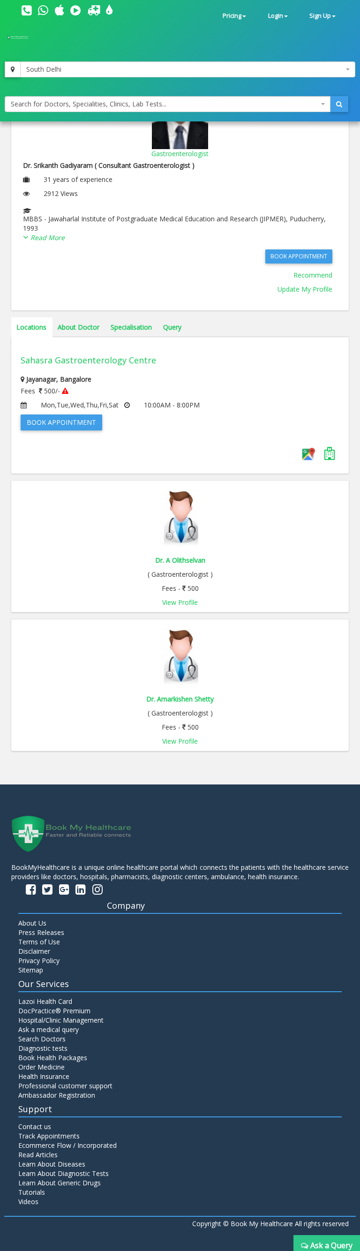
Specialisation (131, 327)
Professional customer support (65, 1085)
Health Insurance (43, 1076)
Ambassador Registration (56, 1095)
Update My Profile (305, 289)
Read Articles (38, 1154)
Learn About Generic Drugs (59, 1182)
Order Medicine (41, 1067)
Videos (28, 1201)
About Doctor (78, 327)
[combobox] (187, 69)
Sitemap (30, 969)
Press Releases (41, 932)
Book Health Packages (52, 1057)
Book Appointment (298, 256)
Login (275, 16)
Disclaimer (34, 951)
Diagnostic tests (43, 1048)
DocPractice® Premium (54, 1010)
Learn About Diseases (51, 1164)
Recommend (312, 275)
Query (172, 327)
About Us (32, 923)
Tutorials (31, 1192)
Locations (31, 327)
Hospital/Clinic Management (61, 1020)
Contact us (34, 1126)
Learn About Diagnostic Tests (63, 1173)
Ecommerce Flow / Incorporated (67, 1145)
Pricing (232, 16)
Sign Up (320, 16)
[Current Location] (13, 69)
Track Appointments (49, 1135)
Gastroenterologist (180, 153)
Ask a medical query (48, 1029)
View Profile (180, 602)
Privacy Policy (39, 960)
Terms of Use (39, 941)
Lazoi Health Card (45, 1001)
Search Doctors (42, 1038)
